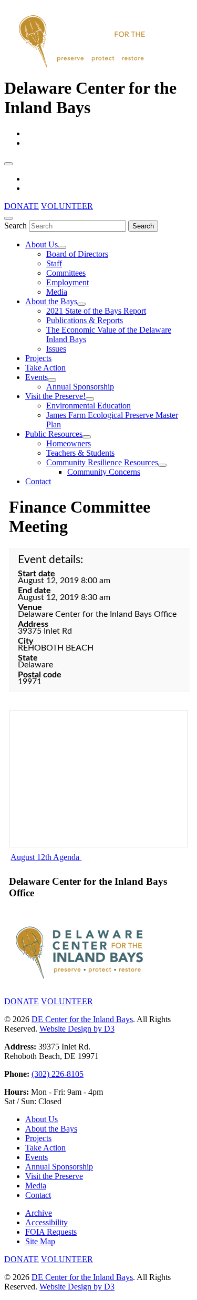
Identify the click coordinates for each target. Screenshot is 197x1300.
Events (36, 377)
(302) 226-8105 (58, 1073)
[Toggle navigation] (8, 163)
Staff (54, 263)
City (25, 641)
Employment (67, 282)
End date (34, 590)
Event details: (50, 559)
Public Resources (53, 433)
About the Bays (51, 301)
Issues (56, 348)
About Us (41, 244)
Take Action (45, 367)
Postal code (39, 675)
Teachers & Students (80, 452)
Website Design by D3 (77, 1028)
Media (56, 291)
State (28, 658)
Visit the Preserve (54, 1176)
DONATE (21, 206)
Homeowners (68, 443)
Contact (38, 481)
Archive (38, 1212)
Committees (66, 272)
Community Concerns (103, 471)
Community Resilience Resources (102, 462)
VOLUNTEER (67, 206)
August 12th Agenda (46, 857)
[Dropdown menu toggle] (62, 247)
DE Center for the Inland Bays (82, 1019)
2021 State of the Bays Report (96, 310)
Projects (38, 358)
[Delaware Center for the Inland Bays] (83, 68)
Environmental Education (88, 405)
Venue (30, 607)
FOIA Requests (51, 1231)
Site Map (40, 1241)
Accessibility (46, 1222)
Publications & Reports (84, 320)
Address (33, 624)
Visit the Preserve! (55, 396)
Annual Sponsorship (80, 386)
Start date (36, 573)
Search (15, 225)
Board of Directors (77, 253)
